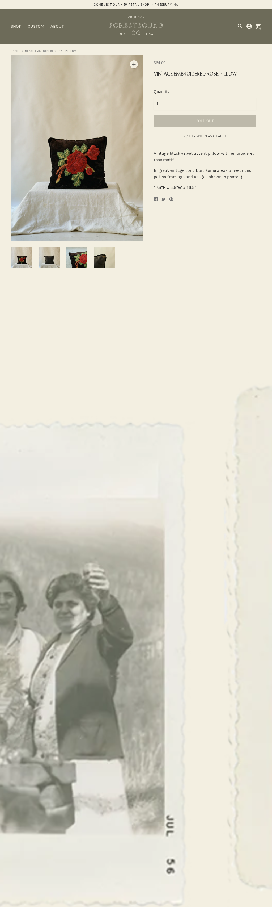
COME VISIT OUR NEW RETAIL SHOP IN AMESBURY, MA (136, 4)
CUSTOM (36, 26)
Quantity (161, 91)
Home (15, 51)
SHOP (16, 26)
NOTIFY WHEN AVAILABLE (205, 136)
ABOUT (57, 26)
